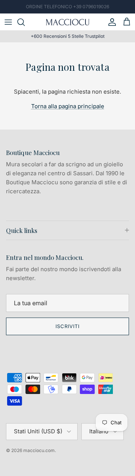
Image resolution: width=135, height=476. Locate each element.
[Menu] (8, 22)
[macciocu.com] (67, 22)
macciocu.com (39, 450)
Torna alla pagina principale (67, 106)
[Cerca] (24, 22)
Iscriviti (68, 326)
